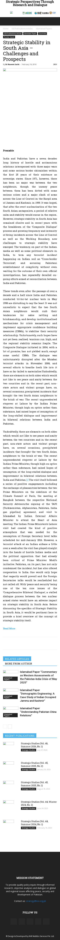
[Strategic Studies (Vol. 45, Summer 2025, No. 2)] (8, 768)
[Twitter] (13, 643)
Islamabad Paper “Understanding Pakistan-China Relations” (38, 712)
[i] (27, 479)
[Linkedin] (27, 643)
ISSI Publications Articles (22, 28)
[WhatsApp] (20, 643)
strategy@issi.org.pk (36, 901)
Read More (9, 628)
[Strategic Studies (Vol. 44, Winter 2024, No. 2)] (8, 808)
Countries (42, 33)
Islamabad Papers (44, 28)
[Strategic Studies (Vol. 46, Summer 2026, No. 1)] (8, 749)
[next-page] (10, 726)
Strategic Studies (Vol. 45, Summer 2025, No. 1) (34, 784)
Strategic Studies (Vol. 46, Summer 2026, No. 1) (34, 745)
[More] (34, 643)
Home (5, 28)
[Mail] (30, 922)
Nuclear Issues (9, 37)
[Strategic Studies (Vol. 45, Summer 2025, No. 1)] (8, 788)
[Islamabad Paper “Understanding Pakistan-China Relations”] (10, 712)
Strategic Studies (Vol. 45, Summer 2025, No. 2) (34, 764)
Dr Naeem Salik (12, 64)
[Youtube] (46, 922)
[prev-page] (5, 726)
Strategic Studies (28, 750)
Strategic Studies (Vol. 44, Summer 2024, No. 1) (34, 823)
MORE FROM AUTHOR (18, 663)
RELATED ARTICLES (17, 659)
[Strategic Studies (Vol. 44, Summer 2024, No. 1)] (8, 827)
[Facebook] (6, 643)
